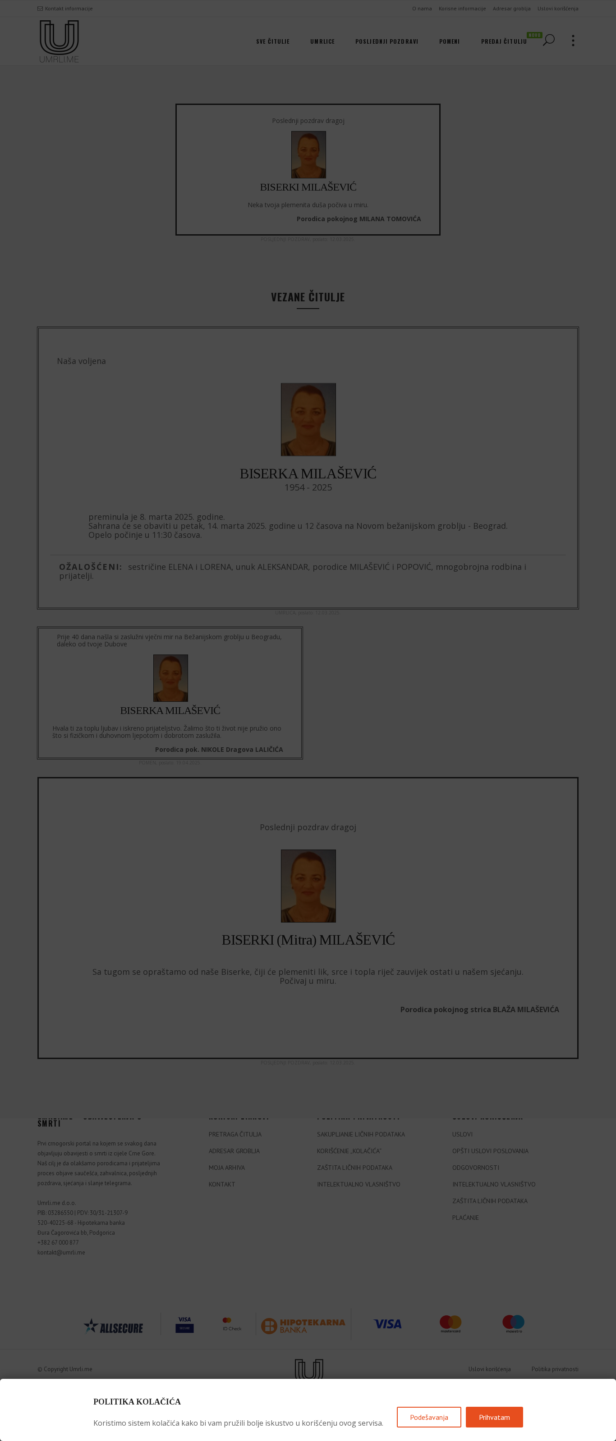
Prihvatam (494, 1417)
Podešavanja (429, 1417)
